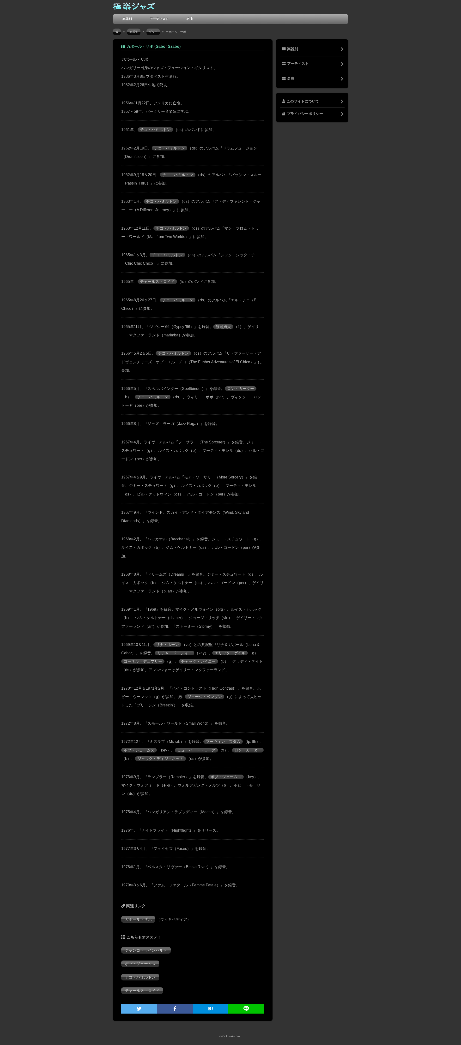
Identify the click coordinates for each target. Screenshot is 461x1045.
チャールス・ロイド (157, 282)
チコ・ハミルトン (155, 130)
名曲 (190, 19)
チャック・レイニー (198, 661)
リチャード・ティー (174, 653)
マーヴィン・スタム (223, 742)
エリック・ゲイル (230, 653)
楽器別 (127, 19)
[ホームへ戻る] (134, 7)
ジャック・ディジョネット (160, 759)
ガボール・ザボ (138, 919)
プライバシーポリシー (305, 114)
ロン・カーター (240, 389)
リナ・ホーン (167, 645)
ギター (153, 32)
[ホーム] (117, 32)
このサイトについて (303, 101)
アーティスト (159, 19)
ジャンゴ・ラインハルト (146, 950)
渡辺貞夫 (223, 327)
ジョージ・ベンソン (204, 697)
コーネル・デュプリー (143, 661)
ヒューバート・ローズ (196, 750)
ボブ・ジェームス (139, 750)
